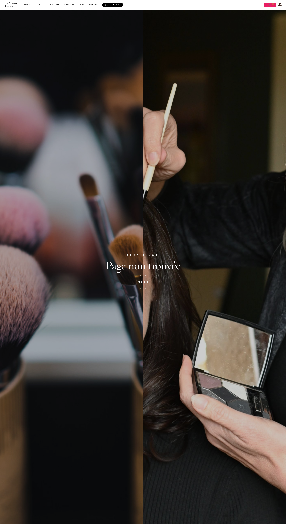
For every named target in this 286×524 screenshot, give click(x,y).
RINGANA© (54, 5)
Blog (82, 5)
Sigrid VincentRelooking (10, 4)
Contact (93, 5)
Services (39, 5)
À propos (25, 5)
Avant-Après (70, 5)
